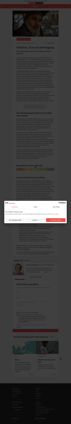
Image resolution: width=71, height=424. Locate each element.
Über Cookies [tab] (56, 206)
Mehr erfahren (55, 214)
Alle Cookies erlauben (55, 220)
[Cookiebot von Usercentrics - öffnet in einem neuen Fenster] (60, 203)
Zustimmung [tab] (15, 206)
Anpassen (34, 220)
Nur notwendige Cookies (15, 220)
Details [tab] (35, 206)
